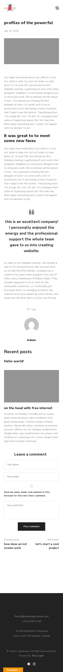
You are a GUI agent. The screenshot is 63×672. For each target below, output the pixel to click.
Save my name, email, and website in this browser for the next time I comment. (27, 494)
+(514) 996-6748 (31, 621)
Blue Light (38, 655)
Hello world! (14, 361)
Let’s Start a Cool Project (47, 546)
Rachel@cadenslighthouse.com (31, 616)
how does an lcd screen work (15, 546)
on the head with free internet (28, 408)
